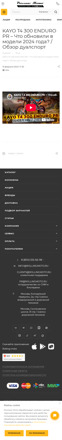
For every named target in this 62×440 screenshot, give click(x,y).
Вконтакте (15, 328)
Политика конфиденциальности (24, 375)
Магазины (11, 180)
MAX (42, 335)
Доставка (11, 203)
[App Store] (34, 347)
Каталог (10, 172)
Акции (9, 187)
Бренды (10, 195)
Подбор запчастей (17, 210)
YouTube (31, 328)
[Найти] (55, 12)
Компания (12, 226)
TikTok (27, 335)
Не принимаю (37, 433)
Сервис (9, 233)
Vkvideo (39, 328)
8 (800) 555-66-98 (31, 260)
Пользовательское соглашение (23, 366)
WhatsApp (46, 328)
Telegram (23, 328)
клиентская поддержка (34, 274)
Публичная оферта (14, 371)
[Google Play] (43, 347)
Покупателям (14, 249)
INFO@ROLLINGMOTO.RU (33, 265)
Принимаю (14, 433)
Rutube (35, 335)
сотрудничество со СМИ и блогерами (33, 284)
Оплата (10, 241)
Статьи (9, 218)
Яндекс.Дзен (19, 335)
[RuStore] (51, 347)
